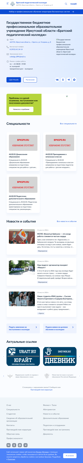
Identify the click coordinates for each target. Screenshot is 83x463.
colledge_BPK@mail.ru (18, 57)
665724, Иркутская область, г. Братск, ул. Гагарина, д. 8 (30, 42)
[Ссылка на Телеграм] (69, 80)
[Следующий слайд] (79, 376)
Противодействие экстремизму (56, 430)
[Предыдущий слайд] (4, 356)
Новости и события (51, 414)
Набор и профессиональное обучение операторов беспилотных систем (39, 12)
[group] (23, 356)
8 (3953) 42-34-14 (16, 49)
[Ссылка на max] (20, 445)
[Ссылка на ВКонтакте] (8, 445)
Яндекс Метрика (42, 452)
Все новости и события (67, 221)
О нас (8, 405)
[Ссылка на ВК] (57, 80)
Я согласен (70, 456)
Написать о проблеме (21, 109)
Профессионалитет (14, 438)
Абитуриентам (49, 410)
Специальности (13, 410)
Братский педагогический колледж (31, 3)
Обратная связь (13, 434)
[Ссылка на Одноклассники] (63, 80)
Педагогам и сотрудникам (54, 425)
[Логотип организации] (13, 4)
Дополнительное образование (56, 418)
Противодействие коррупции (41, 390)
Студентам (11, 414)
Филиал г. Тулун (49, 405)
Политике (11, 459)
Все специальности (68, 124)
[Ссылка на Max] (74, 80)
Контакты (10, 425)
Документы (48, 434)
